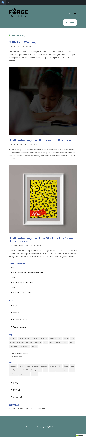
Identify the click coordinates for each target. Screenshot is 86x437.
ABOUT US (17, 397)
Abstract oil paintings (22, 292)
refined (58, 342)
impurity (12, 342)
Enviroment (53, 338)
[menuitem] (3, 2)
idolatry (66, 338)
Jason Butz (15, 245)
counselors (35, 338)
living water (29, 342)
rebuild (51, 342)
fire (60, 338)
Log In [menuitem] (9, 2)
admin (13, 46)
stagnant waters (24, 346)
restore (72, 342)
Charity (27, 338)
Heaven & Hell (33, 144)
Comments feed (20, 320)
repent (65, 342)
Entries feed (18, 313)
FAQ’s (15, 383)
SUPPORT (17, 390)
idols (72, 338)
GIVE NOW (70, 22)
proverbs (38, 342)
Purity (30, 46)
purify (45, 342)
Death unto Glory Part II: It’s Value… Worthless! (40, 140)
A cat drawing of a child (23, 282)
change (20, 338)
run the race (13, 346)
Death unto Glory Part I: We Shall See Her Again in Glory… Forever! (42, 239)
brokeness (13, 338)
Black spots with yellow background (28, 272)
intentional (20, 342)
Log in (16, 306)
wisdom (34, 346)
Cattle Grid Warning (22, 42)
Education (44, 338)
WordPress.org (19, 327)
